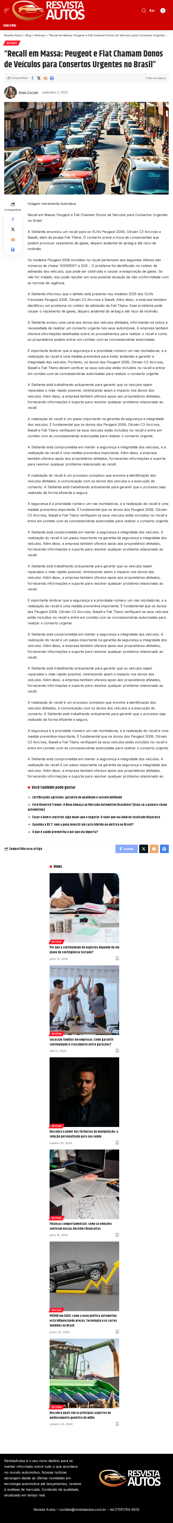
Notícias (12, 43)
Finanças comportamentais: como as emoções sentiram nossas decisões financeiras (81, 1226)
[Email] (45, 78)
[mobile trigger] (7, 10)
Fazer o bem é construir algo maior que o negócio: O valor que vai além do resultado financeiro (96, 817)
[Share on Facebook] (32, 78)
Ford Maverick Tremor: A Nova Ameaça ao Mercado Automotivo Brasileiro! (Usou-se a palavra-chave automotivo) (97, 807)
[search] (144, 10)
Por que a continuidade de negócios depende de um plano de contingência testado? (84, 950)
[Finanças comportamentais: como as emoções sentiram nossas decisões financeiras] (84, 1184)
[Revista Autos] (48, 10)
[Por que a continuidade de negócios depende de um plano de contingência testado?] (84, 908)
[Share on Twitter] (39, 78)
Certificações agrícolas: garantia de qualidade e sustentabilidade (77, 797)
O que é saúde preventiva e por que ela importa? (65, 832)
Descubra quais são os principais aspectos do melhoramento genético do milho (80, 1415)
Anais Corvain (28, 92)
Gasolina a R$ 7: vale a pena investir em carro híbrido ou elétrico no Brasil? (83, 824)
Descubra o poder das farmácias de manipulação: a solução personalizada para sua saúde (84, 1134)
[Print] (52, 78)
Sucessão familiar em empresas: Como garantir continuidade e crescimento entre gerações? (82, 1042)
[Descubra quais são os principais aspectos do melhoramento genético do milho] (84, 1373)
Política (56, 1310)
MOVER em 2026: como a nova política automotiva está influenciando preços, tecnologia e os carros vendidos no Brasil (83, 1320)
